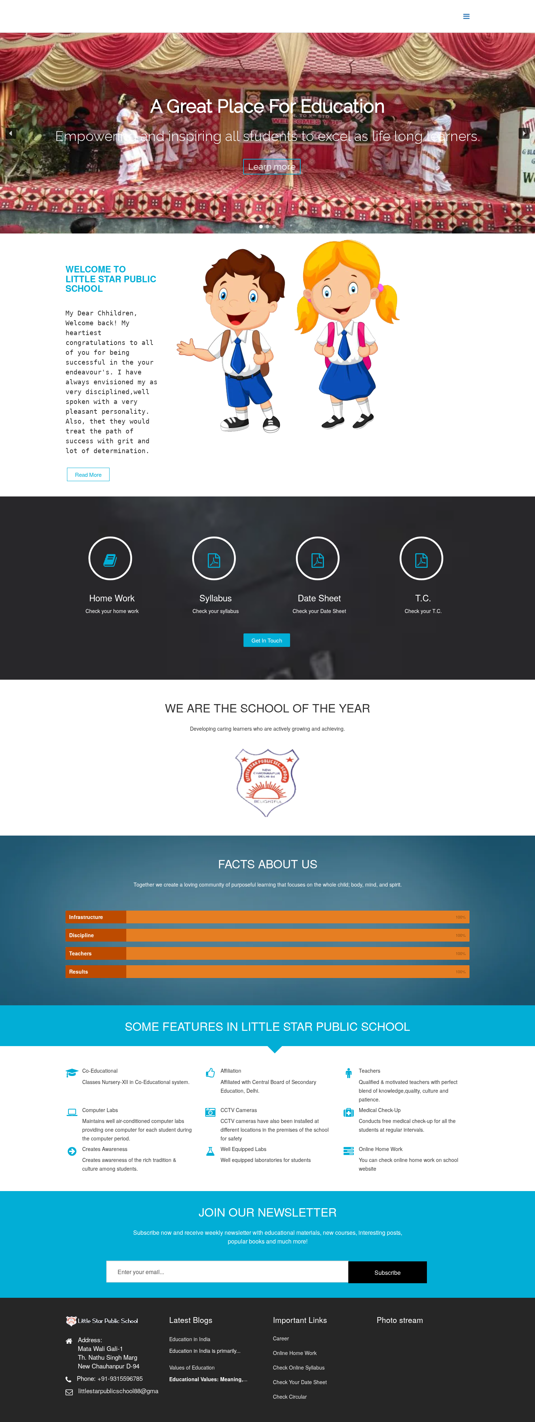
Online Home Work (295, 1352)
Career (281, 1338)
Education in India (189, 1339)
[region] (267, 133)
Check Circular (290, 1396)
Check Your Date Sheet (300, 1382)
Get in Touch (266, 640)
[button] (10, 133)
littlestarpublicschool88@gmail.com (126, 1390)
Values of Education (192, 1367)
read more (88, 474)
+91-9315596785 (120, 1378)
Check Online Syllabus (299, 1367)
